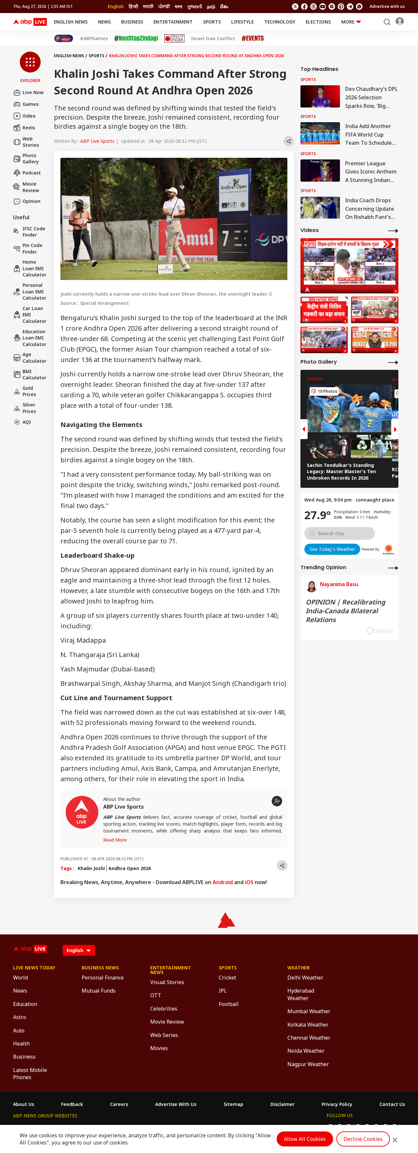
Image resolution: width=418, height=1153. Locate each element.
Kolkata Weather (308, 1024)
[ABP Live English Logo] (30, 22)
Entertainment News (170, 970)
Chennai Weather (308, 1037)
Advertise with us (387, 6)
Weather (298, 967)
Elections (318, 22)
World (20, 977)
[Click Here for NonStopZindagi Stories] (136, 38)
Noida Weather (306, 1050)
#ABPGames (94, 38)
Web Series (164, 1035)
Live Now (33, 92)
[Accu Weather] (388, 549)
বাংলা (178, 6)
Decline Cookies (363, 1139)
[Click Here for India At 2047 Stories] (63, 38)
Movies (159, 1048)
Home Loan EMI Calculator (34, 268)
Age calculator (34, 358)
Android (223, 882)
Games (31, 104)
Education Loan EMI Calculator (34, 337)
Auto (18, 1030)
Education (25, 1004)
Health (21, 1043)
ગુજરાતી (194, 6)
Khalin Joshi (91, 868)
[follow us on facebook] (304, 6)
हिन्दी (133, 6)
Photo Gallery (31, 158)
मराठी (148, 6)
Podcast (32, 173)
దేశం (224, 6)
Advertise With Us (175, 1104)
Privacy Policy (337, 1104)
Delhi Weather (305, 977)
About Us (23, 1104)
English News (71, 22)
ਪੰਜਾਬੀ (164, 6)
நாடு (211, 6)
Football (229, 1004)
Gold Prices (29, 391)
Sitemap (233, 1104)
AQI (27, 422)
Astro (19, 1017)
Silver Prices (29, 408)
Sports (212, 22)
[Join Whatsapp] (359, 6)
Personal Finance (103, 977)
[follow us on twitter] (295, 6)
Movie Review (31, 187)
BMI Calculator (34, 374)
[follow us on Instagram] (332, 6)
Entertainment (173, 22)
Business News (100, 967)
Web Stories (31, 142)
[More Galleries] (393, 362)
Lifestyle (242, 22)
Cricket (227, 977)
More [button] (347, 22)
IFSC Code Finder (34, 231)
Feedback (72, 1104)
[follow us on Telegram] (350, 6)
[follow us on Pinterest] (341, 6)
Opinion (31, 201)
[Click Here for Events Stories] (253, 38)
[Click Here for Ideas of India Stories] (174, 38)
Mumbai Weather (308, 1011)
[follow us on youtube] (323, 6)
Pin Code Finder (32, 248)
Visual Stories (167, 982)
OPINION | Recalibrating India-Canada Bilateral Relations (345, 611)
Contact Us (392, 1104)
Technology (279, 22)
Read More (115, 840)
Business (132, 22)
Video (29, 116)
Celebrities (163, 1008)
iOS (249, 882)
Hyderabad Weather (300, 994)
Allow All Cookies (305, 1139)
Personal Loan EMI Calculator (34, 291)
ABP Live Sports (97, 141)
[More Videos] (393, 230)
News (104, 22)
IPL (223, 990)
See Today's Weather (332, 549)
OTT (155, 995)
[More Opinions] (393, 567)
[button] (30, 68)
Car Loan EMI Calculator (34, 314)
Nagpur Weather (308, 1064)
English (116, 6)
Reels (29, 127)
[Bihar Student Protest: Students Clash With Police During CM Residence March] (349, 265)
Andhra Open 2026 (129, 868)
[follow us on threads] (313, 6)
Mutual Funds (99, 990)
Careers (119, 1104)
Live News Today (34, 967)
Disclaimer (282, 1104)
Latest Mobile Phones (30, 1073)
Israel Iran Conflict (213, 38)
